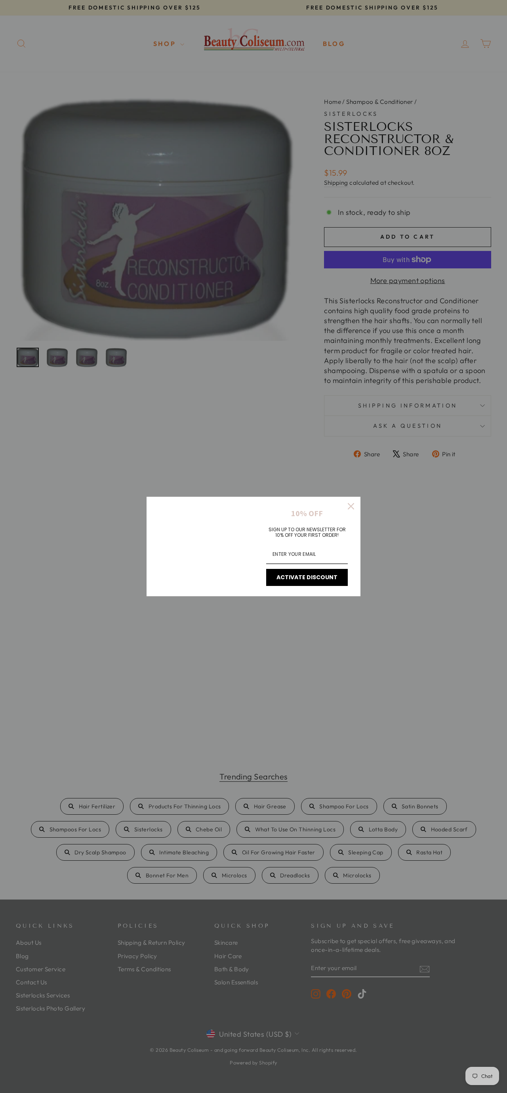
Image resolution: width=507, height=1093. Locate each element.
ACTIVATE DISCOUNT (306, 577)
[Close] (350, 506)
